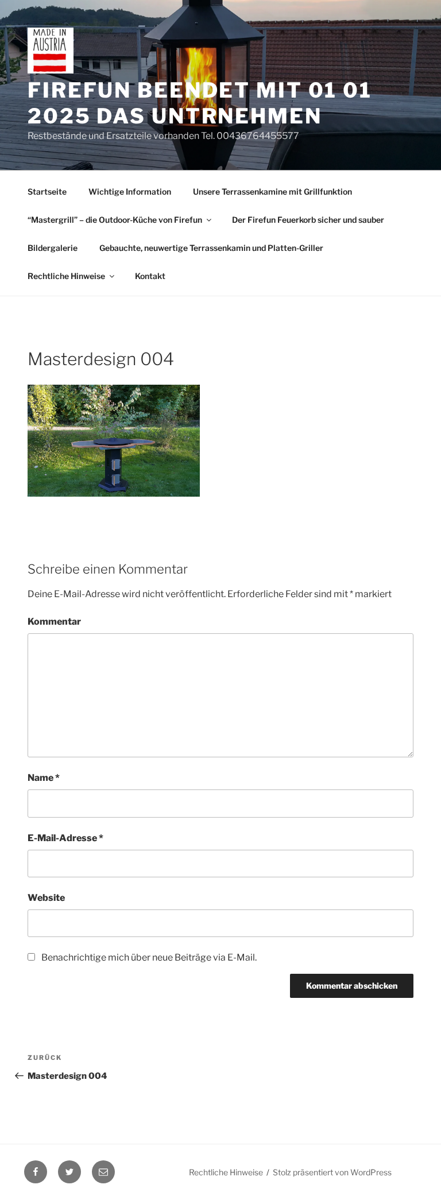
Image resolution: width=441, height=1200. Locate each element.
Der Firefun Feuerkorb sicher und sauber (308, 219)
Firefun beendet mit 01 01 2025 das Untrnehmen (200, 103)
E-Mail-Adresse (65, 838)
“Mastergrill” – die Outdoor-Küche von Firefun (115, 219)
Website (46, 897)
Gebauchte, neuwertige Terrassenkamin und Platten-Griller (211, 248)
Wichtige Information (129, 191)
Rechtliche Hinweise (66, 276)
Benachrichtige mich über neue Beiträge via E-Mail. (149, 957)
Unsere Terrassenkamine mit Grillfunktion (272, 191)
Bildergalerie (53, 248)
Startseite (47, 191)
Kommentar (54, 621)
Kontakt (150, 276)
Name (44, 777)
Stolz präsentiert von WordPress (332, 1172)
